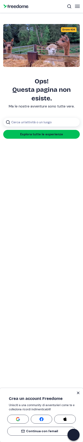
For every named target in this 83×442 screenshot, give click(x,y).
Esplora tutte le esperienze (41, 134)
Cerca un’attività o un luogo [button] (31, 122)
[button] (73, 435)
